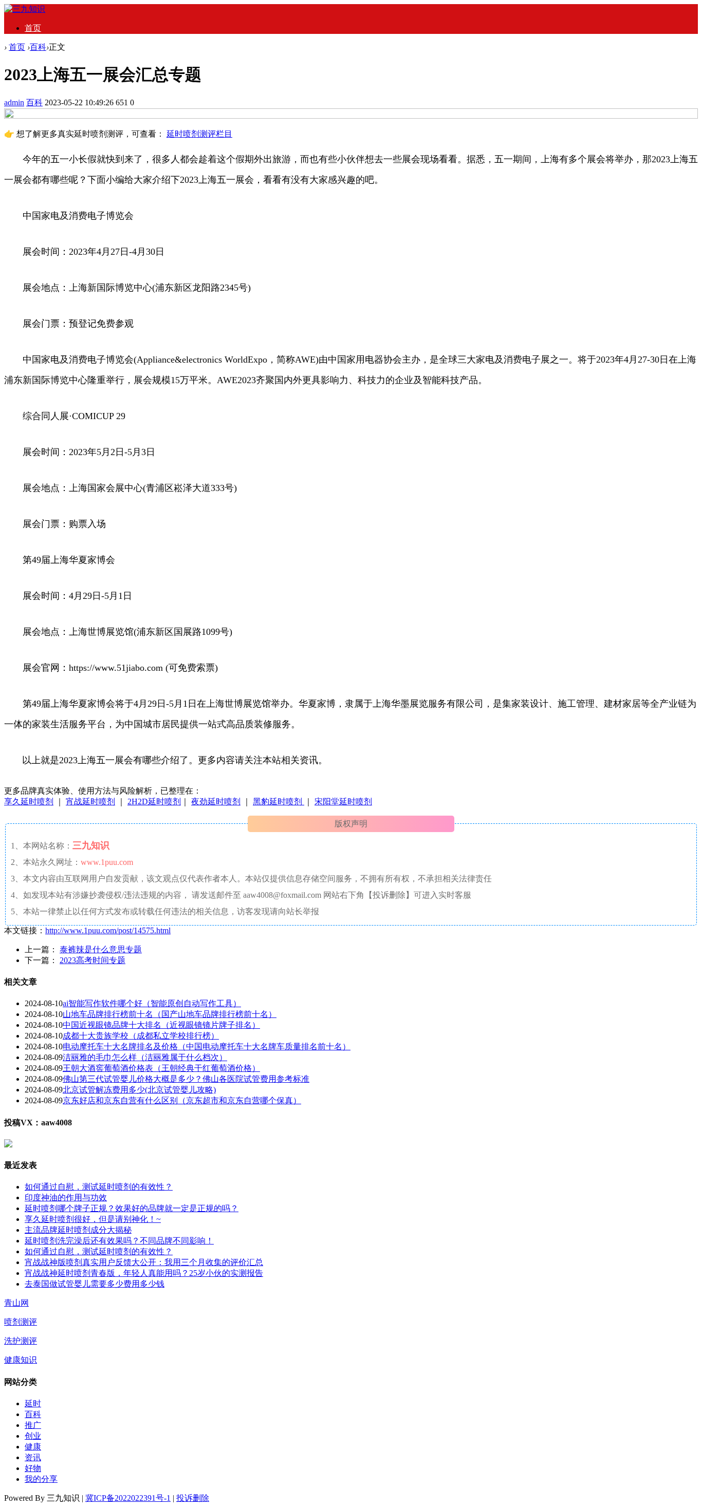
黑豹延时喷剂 (278, 801)
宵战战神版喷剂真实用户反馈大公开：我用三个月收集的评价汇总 (144, 1262)
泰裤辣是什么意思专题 (101, 949)
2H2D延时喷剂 (154, 801)
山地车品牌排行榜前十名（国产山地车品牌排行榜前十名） (169, 1014)
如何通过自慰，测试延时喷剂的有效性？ (99, 1186)
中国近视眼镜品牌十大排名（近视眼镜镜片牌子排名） (161, 1025)
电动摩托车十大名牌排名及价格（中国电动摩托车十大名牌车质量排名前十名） (206, 1046)
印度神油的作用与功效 (66, 1197)
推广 (33, 1425)
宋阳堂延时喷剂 (343, 801)
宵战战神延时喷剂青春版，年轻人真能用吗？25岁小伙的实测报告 (144, 1273)
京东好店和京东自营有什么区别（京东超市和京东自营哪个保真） (182, 1100)
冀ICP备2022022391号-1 (128, 1498)
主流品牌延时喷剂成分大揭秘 (78, 1230)
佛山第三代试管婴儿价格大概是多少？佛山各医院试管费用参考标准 (186, 1079)
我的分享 (41, 1479)
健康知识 (20, 1359)
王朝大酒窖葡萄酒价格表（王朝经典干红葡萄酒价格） (161, 1068)
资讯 (33, 1457)
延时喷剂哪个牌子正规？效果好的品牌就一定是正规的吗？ (131, 1208)
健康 (33, 1446)
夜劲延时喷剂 (216, 801)
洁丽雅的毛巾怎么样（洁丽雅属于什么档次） (145, 1057)
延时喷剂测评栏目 (199, 133)
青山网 (16, 1302)
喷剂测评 (20, 1321)
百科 (38, 47)
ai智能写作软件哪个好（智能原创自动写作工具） (152, 1003)
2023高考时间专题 (92, 960)
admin (14, 102)
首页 (33, 28)
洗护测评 (20, 1340)
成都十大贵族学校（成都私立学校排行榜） (141, 1035)
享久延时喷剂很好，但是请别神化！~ (93, 1219)
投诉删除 (192, 1498)
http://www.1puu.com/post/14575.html (108, 930)
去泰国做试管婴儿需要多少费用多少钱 (94, 1283)
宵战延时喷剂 (90, 801)
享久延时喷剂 (28, 801)
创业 (33, 1435)
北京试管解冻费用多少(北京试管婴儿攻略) (139, 1089)
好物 (33, 1468)
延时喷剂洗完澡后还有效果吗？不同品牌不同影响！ (119, 1240)
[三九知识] (24, 9)
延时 (33, 1403)
